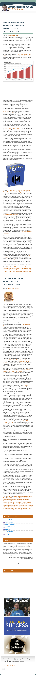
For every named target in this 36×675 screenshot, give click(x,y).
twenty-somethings (11, 510)
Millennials (21, 505)
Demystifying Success (24, 266)
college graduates (18, 497)
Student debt (12, 271)
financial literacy (24, 268)
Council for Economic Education (12, 128)
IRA (9, 503)
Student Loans (18, 271)
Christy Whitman (9, 534)
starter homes (10, 508)
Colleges (16, 266)
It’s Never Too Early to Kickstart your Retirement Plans (14, 282)
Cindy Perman (6, 497)
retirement (20, 506)
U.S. (13, 113)
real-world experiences (12, 506)
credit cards (11, 499)
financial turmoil (21, 500)
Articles (11, 660)
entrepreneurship (7, 268)
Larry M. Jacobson (11, 269)
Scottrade (27, 385)
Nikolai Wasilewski (10, 527)
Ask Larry (5, 660)
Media (16, 660)
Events (24, 659)
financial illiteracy (16, 268)
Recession (18, 269)
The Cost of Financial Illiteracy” (10, 214)
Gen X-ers (10, 502)
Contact (22, 660)
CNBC (11, 497)
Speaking (17, 659)
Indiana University (27, 502)
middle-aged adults (13, 505)
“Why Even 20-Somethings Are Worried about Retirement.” (17, 359)
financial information (12, 500)
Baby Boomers (28, 496)
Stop (18, 563)
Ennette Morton (9, 531)
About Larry (11, 659)
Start (17, 563)
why (30, 271)
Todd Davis (8, 529)
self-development (26, 269)
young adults (19, 510)
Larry (18, 35)
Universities (25, 271)
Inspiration (5, 503)
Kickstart (24, 503)
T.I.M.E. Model (17, 260)
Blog (8, 266)
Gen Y (14, 502)
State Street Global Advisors (21, 508)
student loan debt (25, 55)
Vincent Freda (8, 520)
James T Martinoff (9, 524)
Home (4, 659)
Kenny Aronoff (9, 522)
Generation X (19, 502)
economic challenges (19, 499)
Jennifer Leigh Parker (16, 503)
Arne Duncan (21, 496)
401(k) (15, 496)
